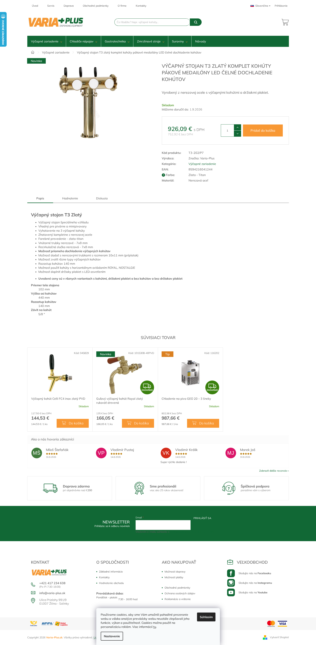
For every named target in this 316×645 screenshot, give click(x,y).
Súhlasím (206, 617)
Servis (50, 5)
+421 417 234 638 (52, 583)
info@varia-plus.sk (52, 593)
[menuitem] (46, 41)
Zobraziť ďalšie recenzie (273, 470)
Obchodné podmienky (95, 5)
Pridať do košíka (263, 130)
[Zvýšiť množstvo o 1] (237, 127)
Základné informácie (111, 571)
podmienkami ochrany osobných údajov (193, 531)
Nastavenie (112, 636)
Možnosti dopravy (175, 571)
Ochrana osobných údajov (180, 593)
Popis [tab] (40, 198)
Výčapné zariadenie (202, 164)
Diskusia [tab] (102, 198)
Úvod (35, 5)
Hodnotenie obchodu (111, 583)
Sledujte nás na (255, 573)
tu (154, 627)
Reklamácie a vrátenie (178, 599)
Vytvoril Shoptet (279, 637)
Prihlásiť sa (202, 518)
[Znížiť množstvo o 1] (237, 133)
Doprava (69, 5)
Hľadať (196, 22)
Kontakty (141, 5)
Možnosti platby (174, 577)
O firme (122, 5)
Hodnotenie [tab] (70, 198)
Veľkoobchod (252, 562)
